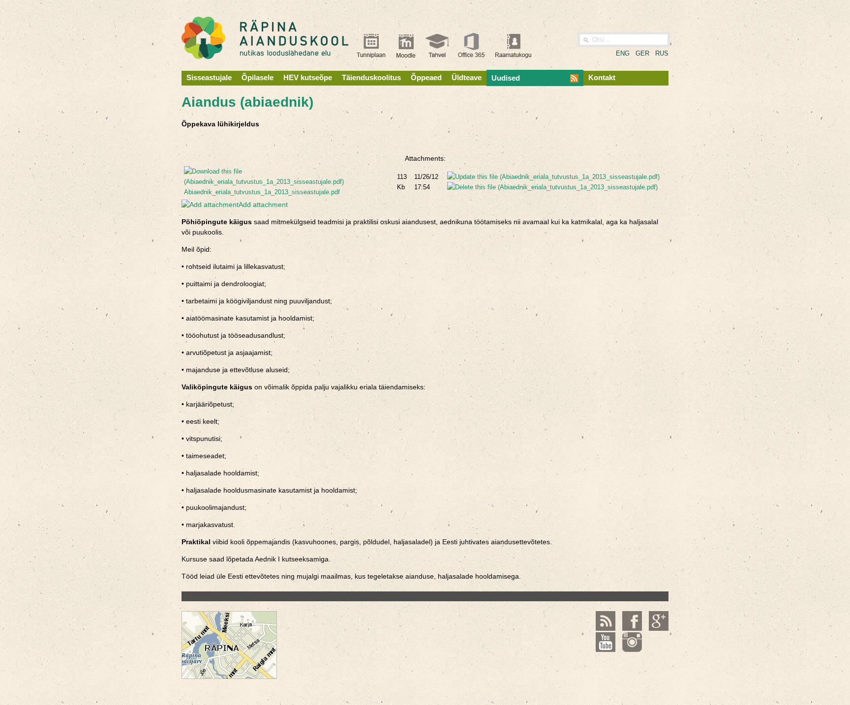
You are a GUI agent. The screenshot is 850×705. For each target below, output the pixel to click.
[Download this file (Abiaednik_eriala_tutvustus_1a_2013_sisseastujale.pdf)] (288, 181)
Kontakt (601, 77)
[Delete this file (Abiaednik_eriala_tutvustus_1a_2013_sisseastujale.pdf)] (552, 187)
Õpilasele (257, 77)
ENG (623, 53)
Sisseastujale (209, 77)
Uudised (505, 78)
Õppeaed (426, 77)
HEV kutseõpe (307, 77)
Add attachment (263, 204)
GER (642, 53)
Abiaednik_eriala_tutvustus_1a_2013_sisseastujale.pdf (262, 192)
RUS (661, 53)
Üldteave (467, 77)
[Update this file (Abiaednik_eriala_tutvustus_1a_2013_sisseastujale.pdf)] (553, 176)
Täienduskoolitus (371, 77)
